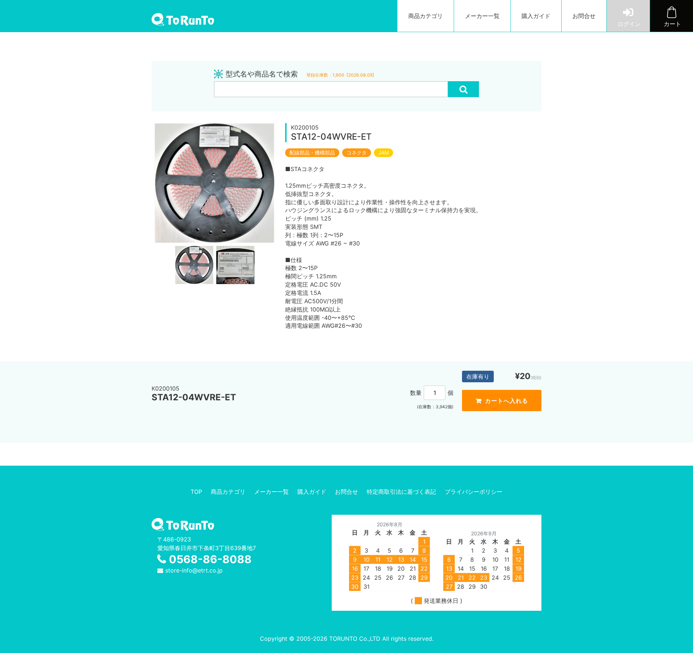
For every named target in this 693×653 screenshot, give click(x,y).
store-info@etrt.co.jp (194, 570)
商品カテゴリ (425, 15)
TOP (196, 491)
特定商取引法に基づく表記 (401, 491)
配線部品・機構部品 (312, 152)
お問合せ (584, 15)
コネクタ (356, 152)
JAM (383, 152)
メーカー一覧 (482, 15)
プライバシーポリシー (473, 491)
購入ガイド (536, 15)
